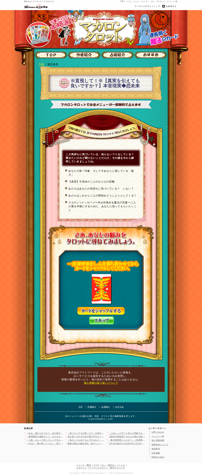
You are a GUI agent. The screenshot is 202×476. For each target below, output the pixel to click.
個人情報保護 (158, 440)
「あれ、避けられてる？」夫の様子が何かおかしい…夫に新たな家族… (61, 433)
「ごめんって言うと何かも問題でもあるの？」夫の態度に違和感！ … (142, 433)
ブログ (96, 465)
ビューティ (145, 1)
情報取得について (160, 444)
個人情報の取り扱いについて (101, 383)
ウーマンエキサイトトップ (147, 6)
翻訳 (89, 465)
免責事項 (156, 449)
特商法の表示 (158, 457)
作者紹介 (92, 407)
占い (153, 1)
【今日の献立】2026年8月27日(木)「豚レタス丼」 (133, 443)
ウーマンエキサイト (98, 468)
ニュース (80, 465)
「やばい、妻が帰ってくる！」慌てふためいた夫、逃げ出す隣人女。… (61, 443)
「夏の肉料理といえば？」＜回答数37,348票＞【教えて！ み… (139, 440)
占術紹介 (105, 407)
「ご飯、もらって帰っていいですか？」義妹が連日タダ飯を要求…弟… (61, 440)
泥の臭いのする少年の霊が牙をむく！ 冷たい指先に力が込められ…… (101, 436)
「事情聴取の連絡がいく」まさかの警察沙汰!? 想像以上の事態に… (59, 436)
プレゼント (160, 1)
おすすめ (119, 407)
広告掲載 (156, 453)
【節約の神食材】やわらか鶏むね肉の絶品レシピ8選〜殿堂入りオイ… (142, 436)
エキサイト (171, 6)
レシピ (136, 1)
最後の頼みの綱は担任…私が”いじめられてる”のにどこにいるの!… (100, 443)
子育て (122, 1)
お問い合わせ (158, 432)
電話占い (112, 465)
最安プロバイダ (117, 468)
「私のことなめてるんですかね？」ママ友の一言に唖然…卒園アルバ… (102, 440)
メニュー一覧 (172, 1)
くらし (129, 1)
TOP (41, 64)
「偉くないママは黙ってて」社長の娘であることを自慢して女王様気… (102, 433)
